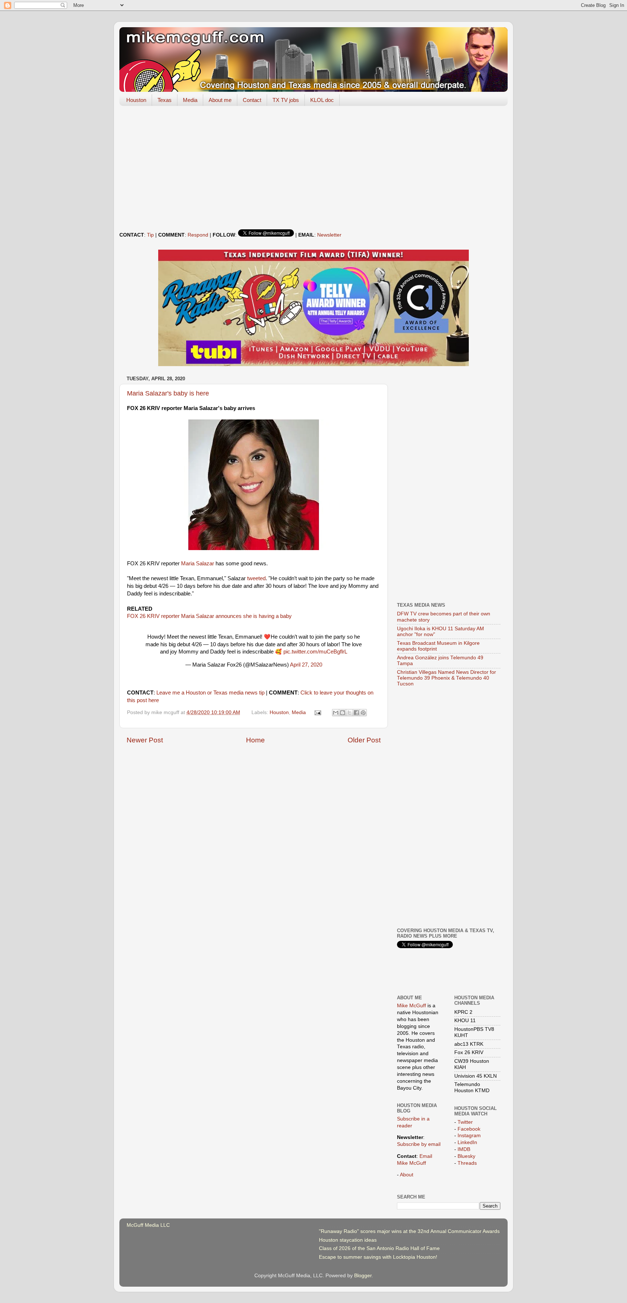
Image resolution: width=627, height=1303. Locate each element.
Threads (467, 1163)
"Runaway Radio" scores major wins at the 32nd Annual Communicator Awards (409, 1231)
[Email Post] (317, 712)
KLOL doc (322, 100)
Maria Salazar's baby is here (168, 393)
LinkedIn (467, 1142)
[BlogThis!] (342, 712)
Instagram (469, 1135)
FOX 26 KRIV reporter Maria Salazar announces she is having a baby (209, 616)
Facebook (469, 1129)
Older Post (364, 740)
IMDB (464, 1149)
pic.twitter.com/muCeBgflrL (315, 652)
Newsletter (329, 235)
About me (220, 100)
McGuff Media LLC (148, 1225)
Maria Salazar (197, 563)
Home (255, 740)
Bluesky (466, 1156)
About (406, 1174)
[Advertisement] (313, 167)
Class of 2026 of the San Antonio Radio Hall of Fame (379, 1248)
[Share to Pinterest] (363, 712)
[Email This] (335, 712)
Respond (198, 235)
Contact (252, 100)
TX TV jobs (285, 100)
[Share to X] (349, 712)
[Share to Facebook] (356, 712)
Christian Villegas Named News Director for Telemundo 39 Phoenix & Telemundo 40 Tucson (446, 678)
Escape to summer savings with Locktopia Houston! (378, 1257)
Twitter (465, 1122)
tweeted (256, 578)
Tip (150, 235)
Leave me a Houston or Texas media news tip (210, 693)
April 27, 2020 (306, 665)
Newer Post (145, 740)
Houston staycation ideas (348, 1240)
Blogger (363, 1275)
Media (190, 100)
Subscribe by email (418, 1144)
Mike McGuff (411, 1005)
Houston (136, 100)
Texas (164, 100)
